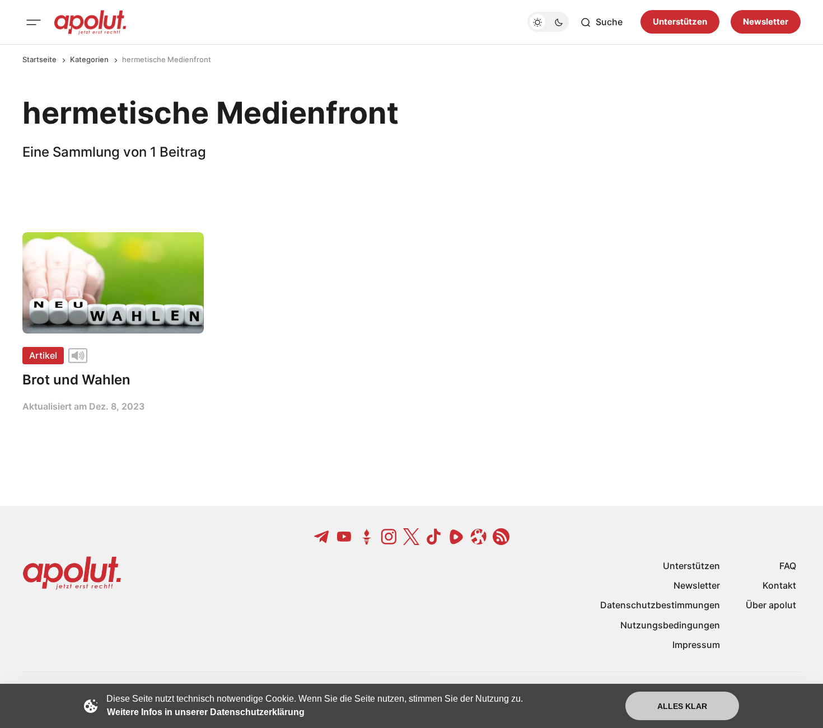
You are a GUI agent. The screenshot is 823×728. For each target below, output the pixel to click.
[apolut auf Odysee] (478, 536)
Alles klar (682, 706)
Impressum (696, 644)
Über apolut (771, 604)
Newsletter (765, 22)
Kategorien (89, 59)
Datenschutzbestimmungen (660, 604)
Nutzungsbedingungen (670, 625)
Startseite (39, 59)
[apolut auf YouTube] (344, 536)
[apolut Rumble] (456, 536)
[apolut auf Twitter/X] (411, 536)
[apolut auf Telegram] (322, 536)
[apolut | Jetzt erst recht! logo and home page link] (90, 22)
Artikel (43, 355)
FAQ (787, 565)
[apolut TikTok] (433, 536)
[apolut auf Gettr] (366, 536)
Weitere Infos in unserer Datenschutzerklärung (206, 712)
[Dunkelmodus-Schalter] (548, 22)
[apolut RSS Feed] (501, 536)
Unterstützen (680, 22)
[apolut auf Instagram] (389, 536)
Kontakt (779, 585)
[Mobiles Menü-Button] (33, 22)
